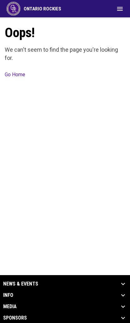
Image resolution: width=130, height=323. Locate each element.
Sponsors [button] (15, 317)
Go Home (15, 75)
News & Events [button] (20, 283)
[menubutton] (120, 9)
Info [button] (8, 295)
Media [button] (10, 306)
